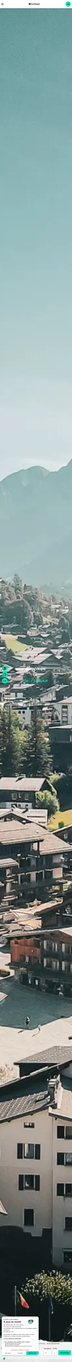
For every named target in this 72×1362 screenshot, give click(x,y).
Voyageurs (47, 1350)
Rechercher (64, 1353)
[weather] (4, 674)
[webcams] (4, 668)
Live (68, 4)
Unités (55, 1350)
